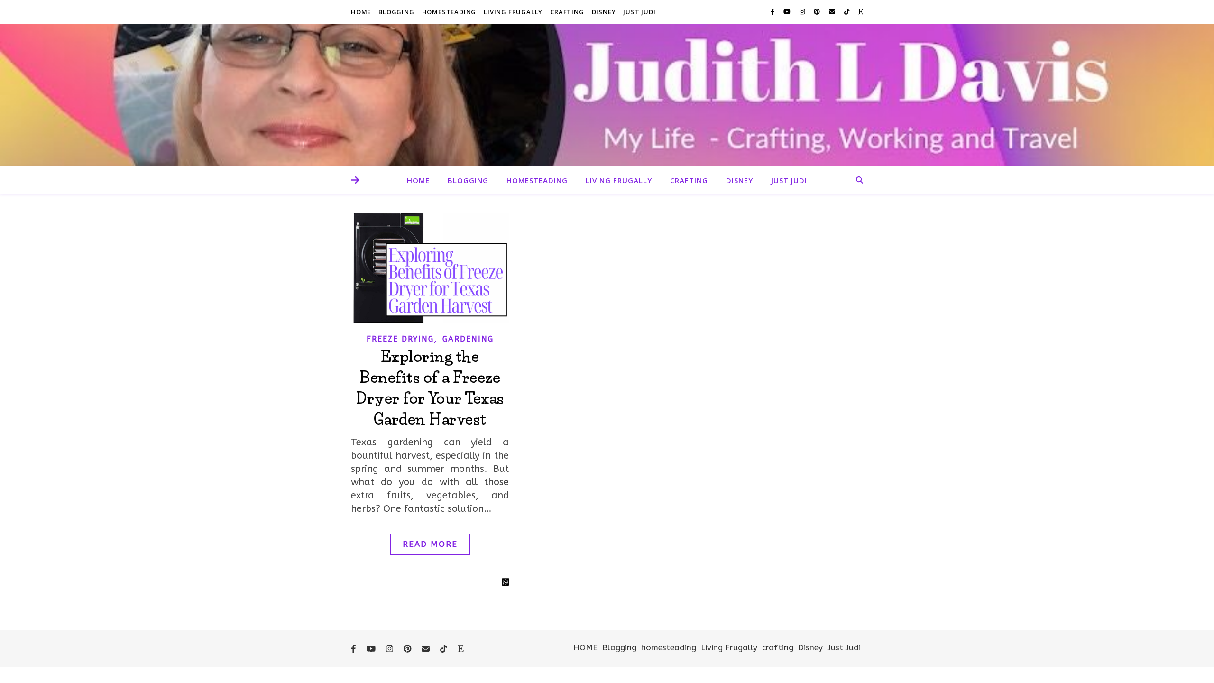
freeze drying (400, 338)
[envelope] (833, 11)
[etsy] (860, 11)
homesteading (449, 12)
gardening (468, 338)
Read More (430, 544)
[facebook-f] (773, 11)
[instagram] (803, 11)
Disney (604, 12)
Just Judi (639, 12)
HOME (361, 12)
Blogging (396, 12)
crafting (567, 12)
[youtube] (787, 11)
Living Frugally (513, 12)
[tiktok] (847, 11)
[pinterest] (818, 11)
